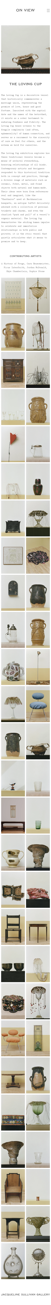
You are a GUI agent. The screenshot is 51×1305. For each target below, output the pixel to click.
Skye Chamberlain (16, 271)
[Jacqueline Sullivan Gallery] (25, 1295)
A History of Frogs (12, 263)
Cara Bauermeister (37, 263)
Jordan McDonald (36, 267)
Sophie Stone (37, 271)
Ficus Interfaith (14, 267)
